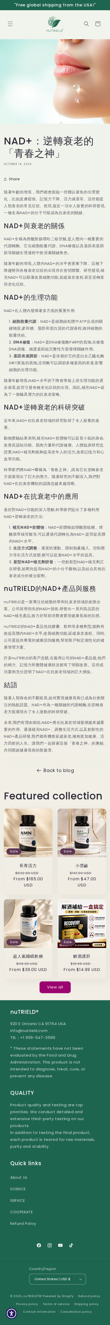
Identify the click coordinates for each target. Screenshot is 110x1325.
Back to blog (58, 770)
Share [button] (14, 179)
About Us (18, 1177)
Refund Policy (23, 1223)
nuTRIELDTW (32, 1296)
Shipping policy (86, 1304)
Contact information (39, 1312)
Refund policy (89, 1296)
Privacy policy (27, 1304)
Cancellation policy (76, 1312)
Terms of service (56, 1304)
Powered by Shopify (58, 1296)
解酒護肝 (81, 956)
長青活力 (28, 865)
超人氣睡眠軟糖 (28, 956)
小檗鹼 (81, 865)
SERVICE (17, 1200)
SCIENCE (18, 1189)
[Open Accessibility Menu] (11, 1313)
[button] (10, 23)
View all (55, 987)
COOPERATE (21, 1212)
